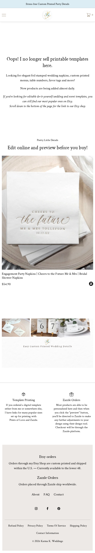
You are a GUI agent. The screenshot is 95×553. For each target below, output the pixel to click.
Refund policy (16, 525)
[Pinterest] (59, 508)
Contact (59, 494)
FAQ (47, 494)
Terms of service (56, 525)
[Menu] (7, 15)
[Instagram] (36, 508)
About (35, 494)
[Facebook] (47, 508)
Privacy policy (35, 525)
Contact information (47, 533)
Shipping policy (78, 525)
